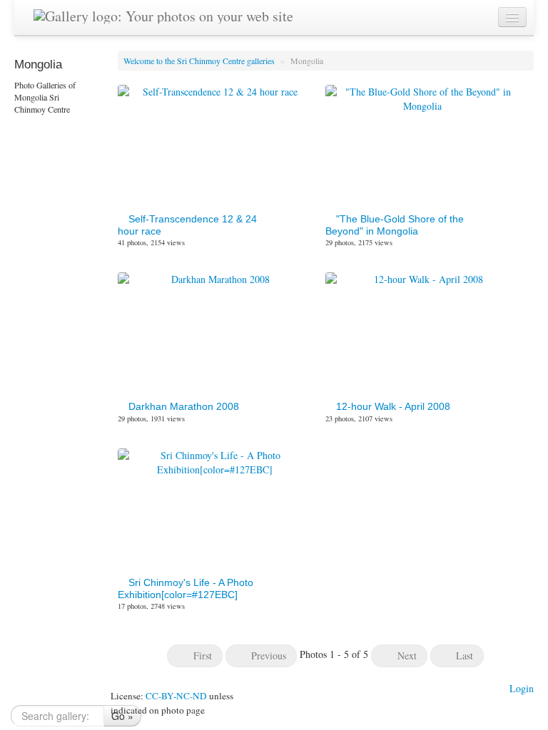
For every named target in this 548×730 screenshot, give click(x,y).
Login (521, 688)
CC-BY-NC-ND (176, 695)
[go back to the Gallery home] (163, 14)
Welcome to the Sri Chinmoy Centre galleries (200, 60)
